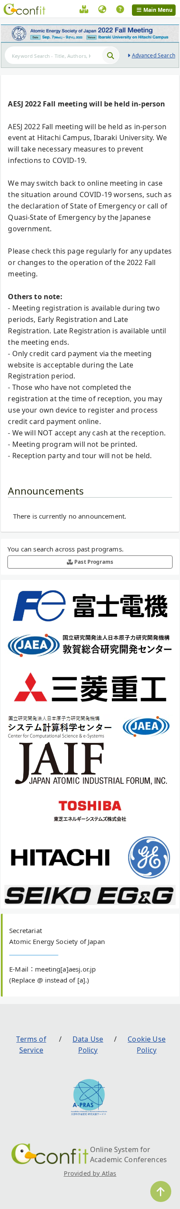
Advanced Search (153, 55)
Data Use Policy (88, 1044)
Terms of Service (31, 1044)
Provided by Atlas (90, 1173)
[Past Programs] (84, 11)
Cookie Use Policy (147, 1044)
